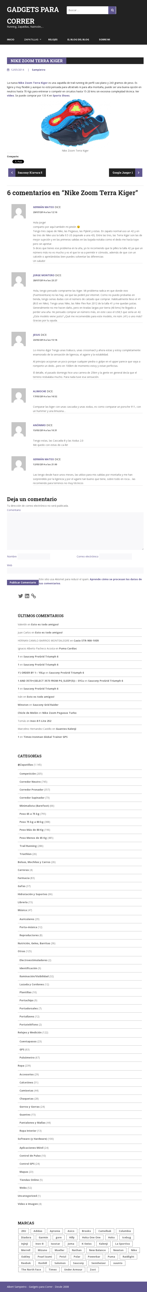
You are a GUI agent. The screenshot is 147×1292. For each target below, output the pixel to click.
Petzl (63, 1256)
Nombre (12, 556)
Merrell (25, 1250)
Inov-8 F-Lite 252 (40, 721)
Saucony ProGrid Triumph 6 (40, 656)
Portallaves (27, 1016)
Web (9, 565)
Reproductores (29, 935)
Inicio (10, 39)
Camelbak (104, 1231)
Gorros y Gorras (30, 1106)
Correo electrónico (87, 556)
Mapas (24, 1171)
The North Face (31, 1269)
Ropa (21, 1065)
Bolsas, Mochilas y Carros (34, 862)
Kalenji (103, 1243)
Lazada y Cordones (32, 984)
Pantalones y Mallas (33, 1122)
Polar (77, 1256)
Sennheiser (98, 1263)
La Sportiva (122, 1243)
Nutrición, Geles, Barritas (34, 943)
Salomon (60, 1263)
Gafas (21, 886)
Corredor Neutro (30, 781)
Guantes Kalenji (66, 728)
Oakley (25, 1256)
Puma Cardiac (68, 648)
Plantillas (26, 992)
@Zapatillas (25, 764)
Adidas (38, 1231)
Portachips (27, 1000)
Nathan (77, 1250)
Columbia (125, 1231)
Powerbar (94, 1256)
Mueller (59, 1250)
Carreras (23, 870)
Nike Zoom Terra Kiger (33, 82)
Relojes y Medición (30, 1032)
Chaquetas (27, 1098)
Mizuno (42, 1250)
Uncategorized (27, 1195)
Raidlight (128, 1256)
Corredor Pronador (31, 789)
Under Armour (73, 1269)
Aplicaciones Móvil (31, 1147)
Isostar (55, 1243)
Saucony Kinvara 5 (29, 172)
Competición (28, 773)
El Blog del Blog (78, 39)
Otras (21, 951)
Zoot (93, 1269)
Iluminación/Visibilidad (34, 976)
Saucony (78, 1263)
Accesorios (27, 1074)
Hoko (111, 1237)
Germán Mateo (43, 207)
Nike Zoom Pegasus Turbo (59, 713)
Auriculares (27, 919)
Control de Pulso (30, 1155)
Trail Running (28, 846)
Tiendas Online (29, 1180)
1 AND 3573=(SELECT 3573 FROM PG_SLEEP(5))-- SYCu (51, 680)
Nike (134, 1250)
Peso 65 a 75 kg (29, 813)
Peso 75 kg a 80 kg (32, 822)
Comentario (14, 510)
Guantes (25, 1114)
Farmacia (24, 878)
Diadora (26, 1237)
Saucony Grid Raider (45, 704)
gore (59, 1237)
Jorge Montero (43, 275)
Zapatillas (31, 39)
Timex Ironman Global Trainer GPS (45, 737)
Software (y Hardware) (32, 1138)
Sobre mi (104, 39)
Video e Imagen (28, 1204)
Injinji (24, 1243)
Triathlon (26, 854)
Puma (111, 1256)
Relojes (53, 39)
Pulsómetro (27, 1057)
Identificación (28, 968)
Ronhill (42, 1263)
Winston (23, 704)
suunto (117, 1263)
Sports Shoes (61, 95)
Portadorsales (29, 1008)
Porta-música (28, 927)
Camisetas (26, 1090)
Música (22, 910)
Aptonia (55, 1231)
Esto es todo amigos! (45, 624)
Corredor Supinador (32, 797)
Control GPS (27, 1163)
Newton (118, 1250)
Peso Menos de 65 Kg (33, 838)
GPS (22, 1049)
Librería (23, 902)
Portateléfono (29, 1024)
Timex (53, 1269)
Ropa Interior (28, 1130)
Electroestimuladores (34, 960)
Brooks (86, 1231)
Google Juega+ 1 (123, 172)
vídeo (10, 95)
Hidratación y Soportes (32, 894)
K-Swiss (87, 1243)
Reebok (26, 1263)
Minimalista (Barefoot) (34, 805)
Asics (71, 1231)
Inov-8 (39, 1243)
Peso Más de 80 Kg (32, 829)
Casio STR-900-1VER (86, 640)
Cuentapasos (28, 1041)
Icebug (126, 1237)
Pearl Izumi (45, 1256)
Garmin (43, 1237)
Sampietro (38, 69)
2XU (23, 1231)
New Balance (97, 1250)
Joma (71, 1243)
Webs (23, 1187)
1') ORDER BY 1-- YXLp (31, 672)
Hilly (72, 1237)
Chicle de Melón (28, 713)
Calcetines (26, 1082)
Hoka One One (91, 1237)
